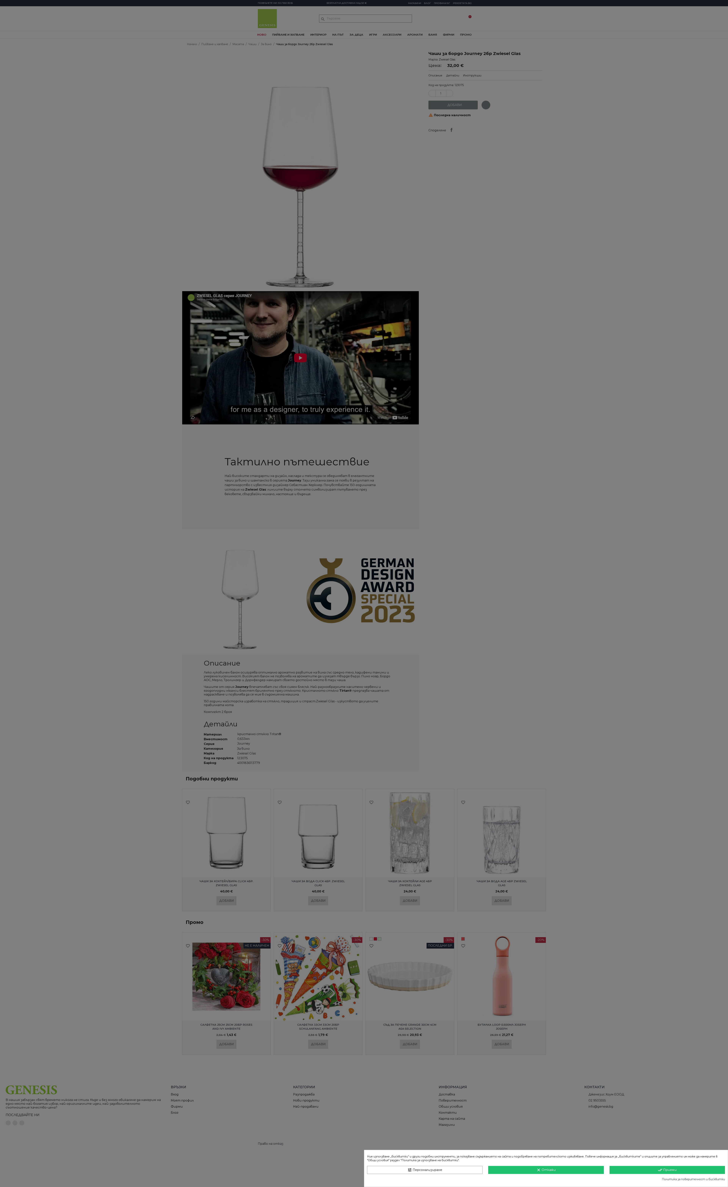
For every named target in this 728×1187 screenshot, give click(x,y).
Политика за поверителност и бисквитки (693, 1179)
